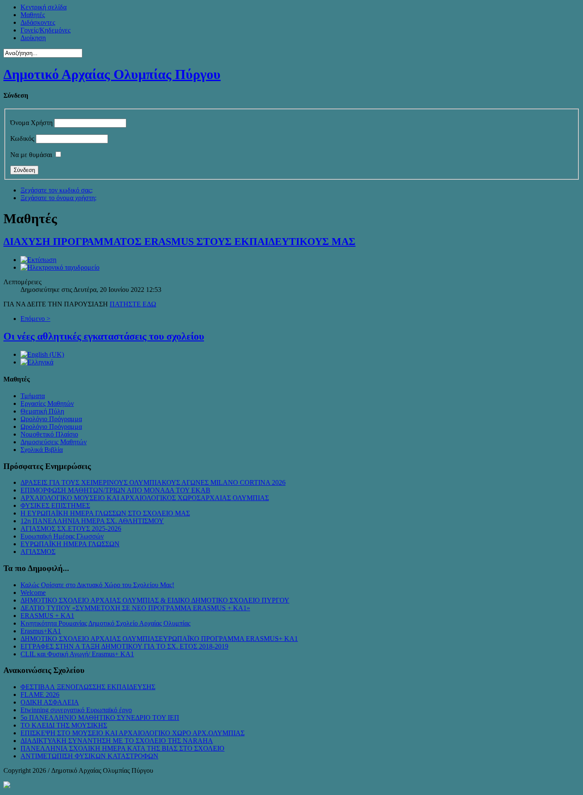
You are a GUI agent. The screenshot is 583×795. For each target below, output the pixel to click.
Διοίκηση (33, 37)
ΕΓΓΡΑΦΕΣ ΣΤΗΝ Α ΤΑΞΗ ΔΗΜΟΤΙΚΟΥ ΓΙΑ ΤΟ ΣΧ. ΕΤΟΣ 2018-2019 (124, 646)
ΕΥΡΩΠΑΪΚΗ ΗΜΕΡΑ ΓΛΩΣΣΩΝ (70, 543)
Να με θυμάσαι (31, 154)
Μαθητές (32, 14)
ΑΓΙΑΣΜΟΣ (37, 551)
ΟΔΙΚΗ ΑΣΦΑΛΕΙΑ (49, 702)
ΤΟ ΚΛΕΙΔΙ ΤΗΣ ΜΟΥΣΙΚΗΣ (63, 725)
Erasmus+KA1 (40, 631)
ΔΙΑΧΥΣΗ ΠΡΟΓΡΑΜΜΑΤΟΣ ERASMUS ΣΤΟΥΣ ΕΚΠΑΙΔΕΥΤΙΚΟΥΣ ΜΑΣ (179, 241)
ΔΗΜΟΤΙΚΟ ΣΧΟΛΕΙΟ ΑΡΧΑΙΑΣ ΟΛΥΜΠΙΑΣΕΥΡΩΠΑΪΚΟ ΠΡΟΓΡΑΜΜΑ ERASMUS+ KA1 (159, 638)
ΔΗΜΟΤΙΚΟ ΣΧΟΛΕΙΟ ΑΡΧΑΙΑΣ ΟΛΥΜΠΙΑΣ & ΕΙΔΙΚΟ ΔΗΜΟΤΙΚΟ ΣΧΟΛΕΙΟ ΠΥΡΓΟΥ (154, 600)
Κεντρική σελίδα (43, 7)
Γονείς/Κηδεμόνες (45, 30)
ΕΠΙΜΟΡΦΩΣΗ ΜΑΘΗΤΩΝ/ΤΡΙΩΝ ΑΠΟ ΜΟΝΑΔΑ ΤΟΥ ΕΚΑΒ (115, 490)
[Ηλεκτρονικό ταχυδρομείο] (59, 267)
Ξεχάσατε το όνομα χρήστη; (58, 197)
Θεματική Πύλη (42, 411)
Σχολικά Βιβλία (41, 449)
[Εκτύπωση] (38, 259)
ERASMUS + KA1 (47, 615)
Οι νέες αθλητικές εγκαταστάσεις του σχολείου (103, 336)
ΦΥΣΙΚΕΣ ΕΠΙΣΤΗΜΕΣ (55, 505)
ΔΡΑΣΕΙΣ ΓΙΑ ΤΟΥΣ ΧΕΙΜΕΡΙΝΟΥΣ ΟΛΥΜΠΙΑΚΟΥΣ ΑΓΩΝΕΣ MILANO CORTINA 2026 (153, 482)
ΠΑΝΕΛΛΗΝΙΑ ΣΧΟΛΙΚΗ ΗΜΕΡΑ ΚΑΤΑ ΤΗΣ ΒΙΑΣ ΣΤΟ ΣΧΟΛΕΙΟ (122, 748)
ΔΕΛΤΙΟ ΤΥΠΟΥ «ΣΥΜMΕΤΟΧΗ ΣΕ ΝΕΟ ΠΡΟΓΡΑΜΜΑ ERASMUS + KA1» (135, 608)
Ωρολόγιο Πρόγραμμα (51, 418)
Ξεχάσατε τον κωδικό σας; (56, 190)
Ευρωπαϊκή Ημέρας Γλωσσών (62, 536)
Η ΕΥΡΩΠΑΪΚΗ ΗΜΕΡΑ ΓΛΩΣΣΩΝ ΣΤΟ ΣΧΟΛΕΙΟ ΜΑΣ (105, 513)
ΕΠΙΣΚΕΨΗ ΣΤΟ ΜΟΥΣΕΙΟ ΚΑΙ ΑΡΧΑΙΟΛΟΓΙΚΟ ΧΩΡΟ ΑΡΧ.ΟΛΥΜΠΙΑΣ (132, 733)
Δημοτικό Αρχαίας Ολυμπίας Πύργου (112, 74)
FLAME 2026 (39, 694)
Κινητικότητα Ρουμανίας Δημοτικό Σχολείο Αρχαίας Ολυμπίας (105, 623)
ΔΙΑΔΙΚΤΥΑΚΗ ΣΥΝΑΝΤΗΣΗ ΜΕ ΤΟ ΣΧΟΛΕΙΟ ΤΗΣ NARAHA (116, 740)
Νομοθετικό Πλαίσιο (49, 434)
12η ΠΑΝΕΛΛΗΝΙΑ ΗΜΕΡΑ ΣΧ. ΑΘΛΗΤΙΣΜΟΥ (92, 520)
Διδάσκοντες (37, 22)
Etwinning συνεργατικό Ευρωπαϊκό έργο (76, 709)
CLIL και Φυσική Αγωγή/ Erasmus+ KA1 (77, 654)
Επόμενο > (35, 318)
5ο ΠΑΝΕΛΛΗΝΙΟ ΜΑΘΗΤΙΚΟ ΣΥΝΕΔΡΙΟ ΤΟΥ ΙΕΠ (99, 717)
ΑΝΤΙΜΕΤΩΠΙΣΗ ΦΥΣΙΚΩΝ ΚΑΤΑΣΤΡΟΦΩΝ (89, 756)
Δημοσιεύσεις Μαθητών (53, 442)
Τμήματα (32, 395)
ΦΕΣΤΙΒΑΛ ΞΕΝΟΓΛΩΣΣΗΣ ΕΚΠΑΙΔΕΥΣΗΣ (87, 686)
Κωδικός (22, 138)
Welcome (33, 592)
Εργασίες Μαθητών (47, 403)
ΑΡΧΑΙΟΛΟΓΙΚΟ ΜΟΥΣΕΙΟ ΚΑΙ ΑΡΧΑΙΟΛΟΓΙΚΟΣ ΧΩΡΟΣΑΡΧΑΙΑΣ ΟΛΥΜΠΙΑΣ (144, 497)
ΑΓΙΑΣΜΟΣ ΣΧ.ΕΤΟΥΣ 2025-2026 (70, 528)
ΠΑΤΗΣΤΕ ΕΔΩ (133, 304)
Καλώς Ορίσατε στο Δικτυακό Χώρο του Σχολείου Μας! (97, 584)
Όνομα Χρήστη (31, 122)
